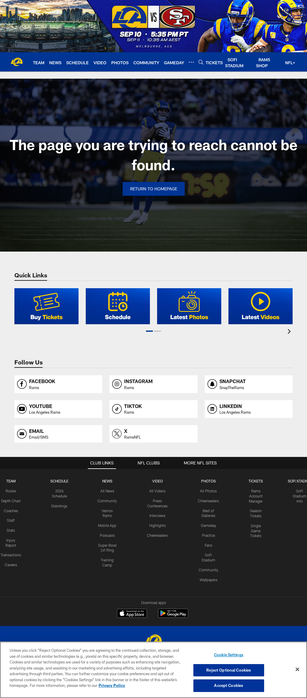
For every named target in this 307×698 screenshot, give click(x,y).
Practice (208, 535)
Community (107, 501)
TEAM (11, 481)
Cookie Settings (228, 654)
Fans (208, 545)
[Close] (297, 669)
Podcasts (107, 535)
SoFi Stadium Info (299, 496)
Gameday (208, 525)
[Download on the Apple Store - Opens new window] (131, 614)
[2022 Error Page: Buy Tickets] (46, 306)
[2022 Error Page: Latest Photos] (189, 306)
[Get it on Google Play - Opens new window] (173, 616)
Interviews (157, 515)
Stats (11, 530)
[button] (149, 331)
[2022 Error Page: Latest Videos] (260, 306)
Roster (11, 491)
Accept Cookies (228, 685)
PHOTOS (208, 481)
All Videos (157, 491)
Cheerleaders (157, 535)
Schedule (59, 481)
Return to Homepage (153, 188)
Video (157, 481)
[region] (153, 670)
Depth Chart (11, 501)
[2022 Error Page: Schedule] (118, 306)
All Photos (208, 491)
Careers (11, 565)
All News (107, 491)
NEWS (107, 481)
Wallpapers (208, 580)
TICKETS (256, 481)
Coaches (11, 511)
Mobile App (107, 525)
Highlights (157, 525)
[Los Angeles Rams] (153, 641)
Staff (11, 520)
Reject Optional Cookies (228, 670)
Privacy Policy (112, 685)
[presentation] (290, 332)
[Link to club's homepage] (16, 62)
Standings (59, 506)
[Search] (200, 62)
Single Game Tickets (255, 531)
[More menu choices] (191, 62)
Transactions (11, 555)
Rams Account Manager (256, 496)
